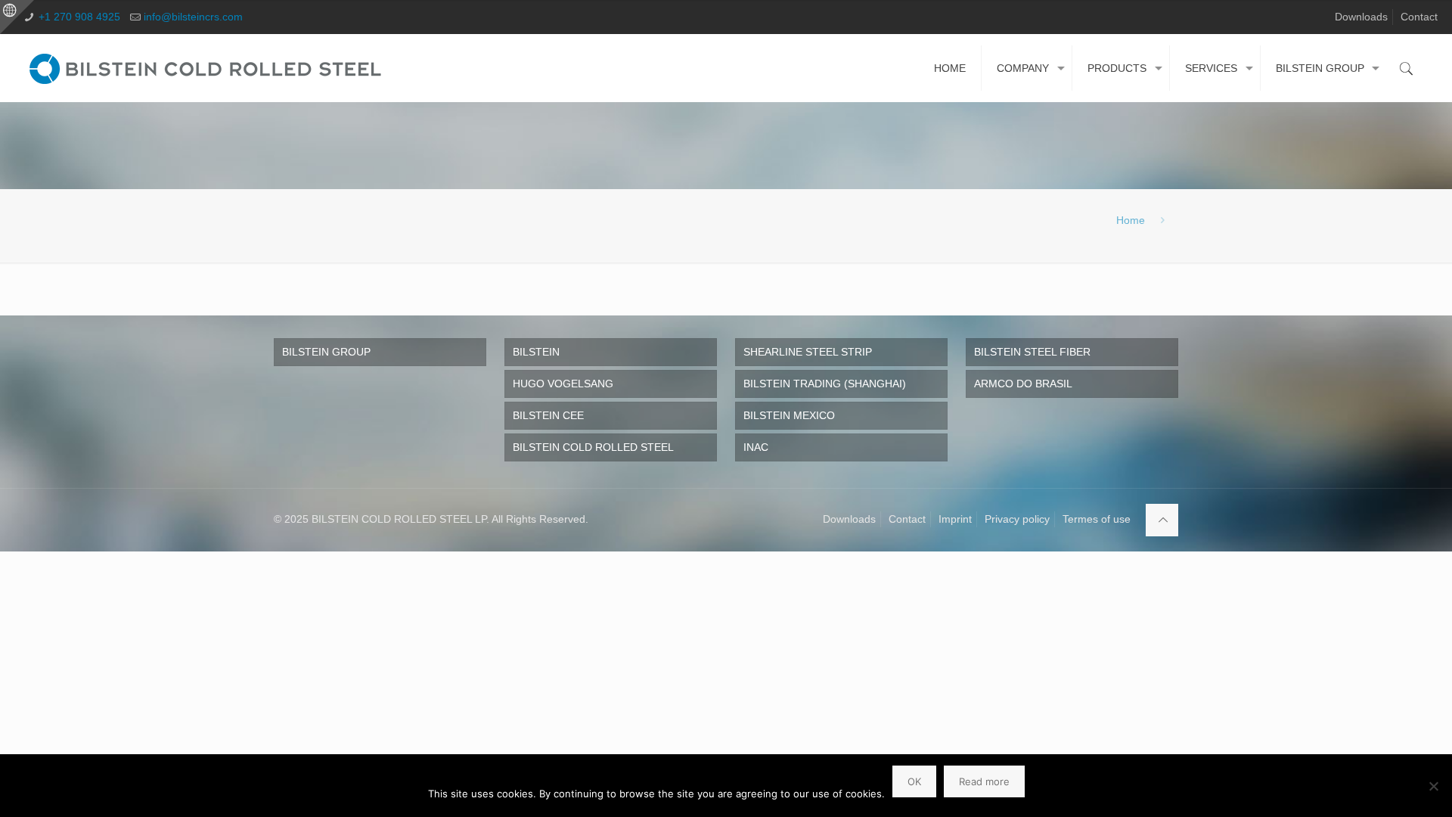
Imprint (955, 519)
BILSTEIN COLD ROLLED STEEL (593, 447)
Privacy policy (1017, 519)
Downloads (1361, 17)
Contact (1419, 17)
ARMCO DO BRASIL (1023, 383)
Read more (984, 781)
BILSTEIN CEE (548, 415)
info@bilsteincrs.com (193, 17)
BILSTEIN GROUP (326, 352)
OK (914, 781)
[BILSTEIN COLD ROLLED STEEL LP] (208, 68)
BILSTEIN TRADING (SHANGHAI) (824, 383)
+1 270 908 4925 (79, 17)
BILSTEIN (536, 352)
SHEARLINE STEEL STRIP (807, 352)
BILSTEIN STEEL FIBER (1032, 352)
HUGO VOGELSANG (563, 383)
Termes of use (1097, 519)
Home (1130, 220)
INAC (755, 447)
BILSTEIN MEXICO (789, 415)
